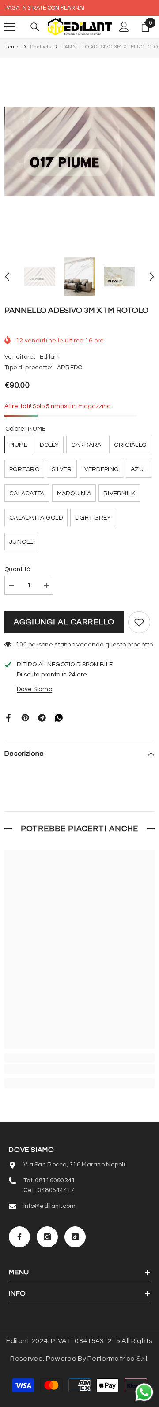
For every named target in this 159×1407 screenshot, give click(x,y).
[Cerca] (35, 27)
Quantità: (18, 569)
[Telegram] (42, 717)
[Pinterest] (25, 717)
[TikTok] (75, 1236)
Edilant (50, 357)
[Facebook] (8, 717)
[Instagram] (47, 1236)
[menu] (9, 27)
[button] (7, 276)
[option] (79, 151)
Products (40, 47)
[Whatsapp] (59, 717)
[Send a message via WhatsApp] (144, 1392)
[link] (79, 1069)
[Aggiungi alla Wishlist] (139, 622)
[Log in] (124, 27)
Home (12, 47)
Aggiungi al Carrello (64, 622)
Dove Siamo (34, 689)
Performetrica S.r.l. (117, 1358)
